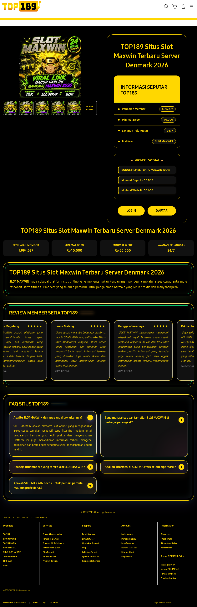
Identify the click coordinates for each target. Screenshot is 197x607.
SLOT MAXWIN (19, 281)
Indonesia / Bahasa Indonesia (14, 603)
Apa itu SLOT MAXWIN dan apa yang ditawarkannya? (48, 417)
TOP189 (6, 534)
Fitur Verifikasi (127, 552)
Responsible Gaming (91, 561)
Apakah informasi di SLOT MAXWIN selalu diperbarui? (140, 467)
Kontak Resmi (167, 548)
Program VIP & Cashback (53, 543)
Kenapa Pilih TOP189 (170, 569)
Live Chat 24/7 (88, 539)
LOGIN (131, 210)
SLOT (5, 566)
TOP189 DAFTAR (10, 557)
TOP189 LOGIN (9, 543)
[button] (175, 6)
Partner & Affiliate (168, 574)
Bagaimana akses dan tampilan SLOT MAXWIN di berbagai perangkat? (137, 420)
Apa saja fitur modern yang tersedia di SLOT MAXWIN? (49, 467)
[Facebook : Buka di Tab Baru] (176, 602)
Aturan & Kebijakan (169, 543)
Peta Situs (54, 603)
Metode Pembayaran (51, 548)
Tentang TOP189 (168, 565)
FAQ (84, 548)
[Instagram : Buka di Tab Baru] (186, 602)
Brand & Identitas (168, 578)
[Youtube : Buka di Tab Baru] (192, 602)
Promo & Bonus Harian (52, 534)
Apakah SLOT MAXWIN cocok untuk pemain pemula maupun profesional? (48, 485)
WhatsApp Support (90, 543)
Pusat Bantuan (88, 534)
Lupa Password (127, 543)
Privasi (35, 603)
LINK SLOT (7, 561)
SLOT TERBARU (9, 548)
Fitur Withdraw (49, 557)
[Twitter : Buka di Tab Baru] (181, 602)
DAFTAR (162, 210)
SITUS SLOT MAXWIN (12, 552)
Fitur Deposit (48, 552)
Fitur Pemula (166, 539)
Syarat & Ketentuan (90, 557)
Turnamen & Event (50, 539)
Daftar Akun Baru (128, 539)
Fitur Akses (165, 534)
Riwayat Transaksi (129, 548)
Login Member (127, 534)
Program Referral (50, 561)
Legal (44, 603)
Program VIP (126, 557)
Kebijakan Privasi (89, 552)
